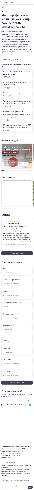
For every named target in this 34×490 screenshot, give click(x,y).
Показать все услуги (17, 382)
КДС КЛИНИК (8, 2)
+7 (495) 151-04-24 (9, 462)
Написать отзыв (17, 253)
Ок (30, 487)
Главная (3, 7)
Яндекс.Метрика (5, 488)
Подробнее (23, 164)
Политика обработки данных (21, 480)
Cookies (16, 486)
